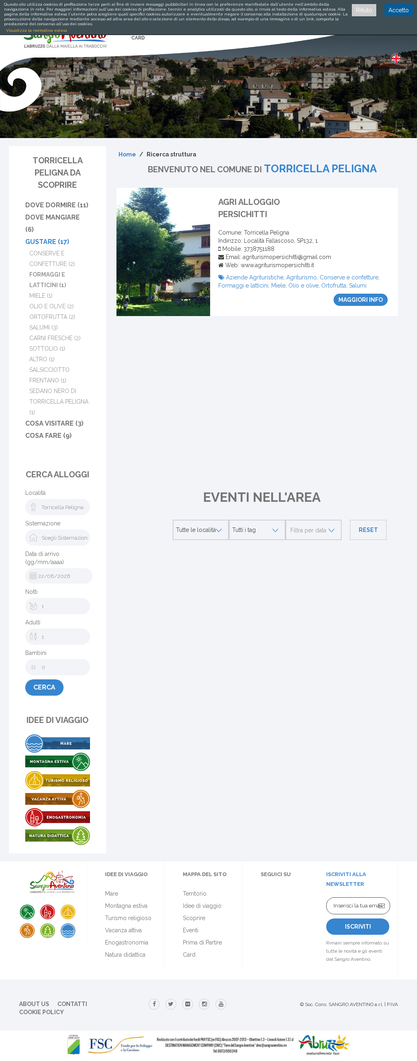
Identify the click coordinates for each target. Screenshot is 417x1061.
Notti (31, 592)
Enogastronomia (126, 942)
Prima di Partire (202, 942)
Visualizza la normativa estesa (36, 30)
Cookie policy (41, 1012)
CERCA (44, 687)
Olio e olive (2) (51, 306)
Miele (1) (41, 295)
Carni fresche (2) (55, 338)
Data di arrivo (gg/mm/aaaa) (44, 558)
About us (34, 1004)
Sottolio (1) (47, 348)
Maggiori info (360, 300)
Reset (368, 530)
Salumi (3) (43, 327)
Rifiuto (364, 10)
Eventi (190, 930)
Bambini (35, 653)
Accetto (398, 10)
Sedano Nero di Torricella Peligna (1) (58, 401)
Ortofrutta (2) (52, 317)
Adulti (32, 622)
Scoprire (194, 918)
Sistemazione (42, 523)
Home (127, 154)
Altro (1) (42, 359)
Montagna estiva (126, 906)
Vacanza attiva (123, 930)
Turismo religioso (128, 918)
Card (189, 954)
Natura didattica (125, 954)
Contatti (72, 1004)
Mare (111, 893)
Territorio (194, 893)
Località (35, 493)
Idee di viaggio (202, 906)
